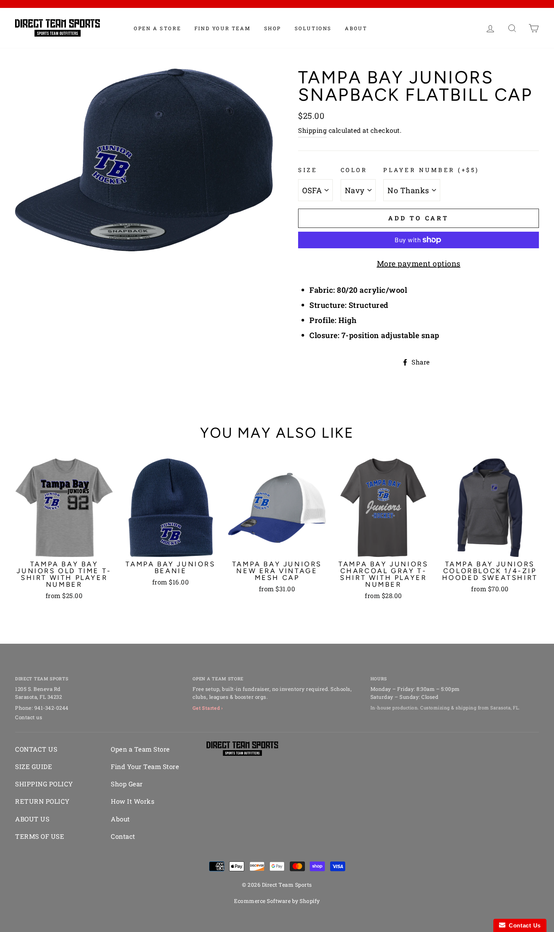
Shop (272, 28)
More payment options (419, 263)
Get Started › (208, 708)
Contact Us (523, 925)
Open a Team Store (140, 749)
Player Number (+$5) (431, 170)
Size (307, 170)
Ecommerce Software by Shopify (277, 900)
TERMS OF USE (39, 836)
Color (354, 170)
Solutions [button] (313, 28)
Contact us (28, 717)
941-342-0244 (51, 707)
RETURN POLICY (42, 801)
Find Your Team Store (145, 766)
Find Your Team (222, 28)
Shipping (312, 130)
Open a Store (157, 28)
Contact (123, 836)
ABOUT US (32, 819)
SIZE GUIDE (33, 766)
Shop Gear (127, 784)
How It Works (132, 801)
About (356, 28)
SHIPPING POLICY (44, 784)
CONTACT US (36, 749)
